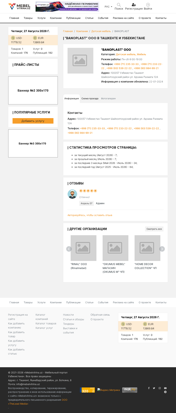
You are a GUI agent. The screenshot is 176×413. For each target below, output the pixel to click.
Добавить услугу (32, 121)
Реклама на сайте (123, 17)
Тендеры (68, 323)
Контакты (161, 17)
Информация (71, 98)
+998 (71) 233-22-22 (119, 128)
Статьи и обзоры (73, 319)
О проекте (145, 17)
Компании (56, 17)
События (103, 17)
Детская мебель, (126, 54)
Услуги (41, 17)
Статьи (89, 17)
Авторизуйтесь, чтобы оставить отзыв (90, 215)
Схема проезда (89, 98)
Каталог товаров (46, 323)
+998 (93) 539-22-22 (119, 68)
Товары (28, 17)
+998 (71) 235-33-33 (126, 64)
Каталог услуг (44, 328)
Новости (68, 314)
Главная (14, 17)
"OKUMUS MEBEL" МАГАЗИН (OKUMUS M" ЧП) (114, 267)
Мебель (141, 54)
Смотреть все (154, 229)
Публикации (73, 17)
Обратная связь (100, 314)
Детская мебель (101, 31)
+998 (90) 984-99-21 (146, 68)
